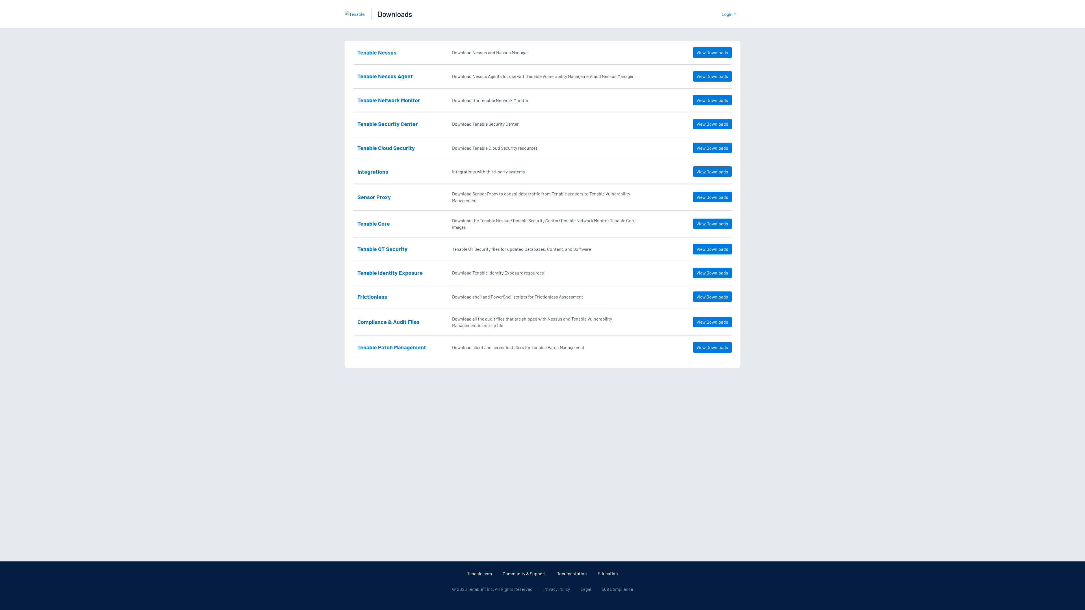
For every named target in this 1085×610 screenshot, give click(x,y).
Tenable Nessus (376, 52)
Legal (586, 589)
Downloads (395, 14)
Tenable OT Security (382, 248)
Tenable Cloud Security (386, 147)
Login (727, 14)
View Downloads (712, 52)
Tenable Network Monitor (388, 100)
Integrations (372, 171)
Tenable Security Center (387, 123)
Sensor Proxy (374, 196)
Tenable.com (479, 573)
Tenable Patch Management (391, 347)
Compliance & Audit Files (388, 321)
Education (608, 573)
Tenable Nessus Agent (385, 76)
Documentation (571, 573)
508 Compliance (617, 589)
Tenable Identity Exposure (390, 272)
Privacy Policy (556, 589)
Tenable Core (373, 223)
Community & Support (524, 573)
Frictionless (372, 296)
